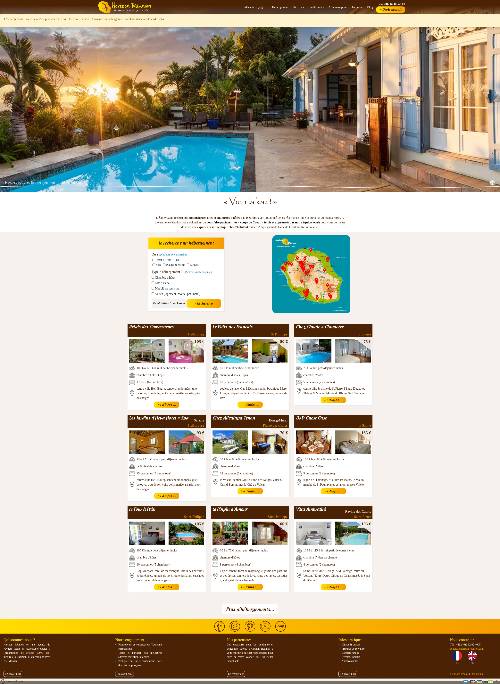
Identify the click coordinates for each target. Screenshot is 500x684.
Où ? (170, 254)
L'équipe (357, 7)
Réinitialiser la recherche (169, 303)
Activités (298, 7)
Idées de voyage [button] (254, 7)
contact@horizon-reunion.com (467, 648)
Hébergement (280, 7)
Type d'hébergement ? (182, 272)
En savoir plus (13, 673)
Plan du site (477, 673)
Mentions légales (459, 673)
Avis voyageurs (337, 7)
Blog (370, 7)
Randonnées (316, 7)
